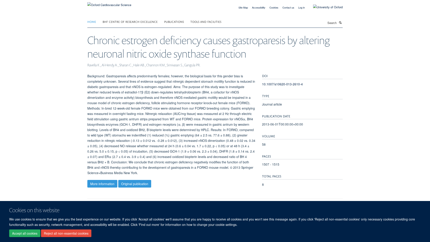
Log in (301, 7)
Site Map (243, 7)
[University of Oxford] (324, 7)
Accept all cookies (24, 233)
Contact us (288, 7)
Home (91, 21)
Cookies (273, 7)
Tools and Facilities (205, 21)
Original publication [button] (134, 184)
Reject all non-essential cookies (66, 233)
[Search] (340, 22)
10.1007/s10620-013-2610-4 (282, 84)
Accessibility (258, 7)
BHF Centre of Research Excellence (130, 21)
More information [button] (102, 184)
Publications (174, 21)
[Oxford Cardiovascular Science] (109, 3)
